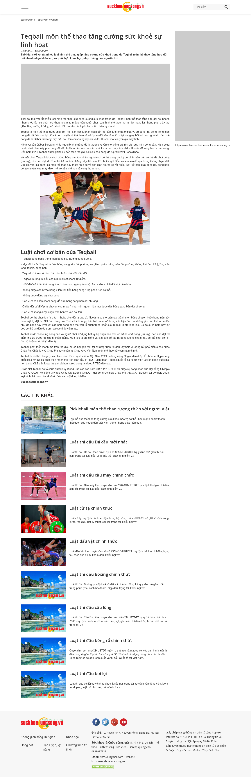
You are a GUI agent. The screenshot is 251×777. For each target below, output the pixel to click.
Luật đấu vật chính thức (93, 541)
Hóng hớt (27, 745)
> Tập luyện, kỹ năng (46, 20)
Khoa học (72, 737)
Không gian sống (32, 737)
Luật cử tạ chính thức (90, 508)
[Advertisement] (95, 93)
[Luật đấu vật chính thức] (43, 552)
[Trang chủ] (125, 7)
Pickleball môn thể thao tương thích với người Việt (119, 408)
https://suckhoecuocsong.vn (108, 761)
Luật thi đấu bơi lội (88, 673)
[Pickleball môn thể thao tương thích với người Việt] (43, 420)
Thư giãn (49, 737)
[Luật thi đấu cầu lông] (43, 618)
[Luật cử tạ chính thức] (43, 519)
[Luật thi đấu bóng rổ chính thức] (43, 651)
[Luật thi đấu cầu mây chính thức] (43, 486)
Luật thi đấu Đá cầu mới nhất (98, 442)
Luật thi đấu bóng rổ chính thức (100, 640)
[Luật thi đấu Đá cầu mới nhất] (43, 453)
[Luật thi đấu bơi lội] (43, 684)
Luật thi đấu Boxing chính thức (99, 574)
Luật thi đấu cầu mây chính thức (101, 475)
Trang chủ (27, 20)
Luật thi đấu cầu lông (90, 607)
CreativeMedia (101, 737)
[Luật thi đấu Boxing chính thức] (43, 585)
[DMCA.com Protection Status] (103, 766)
